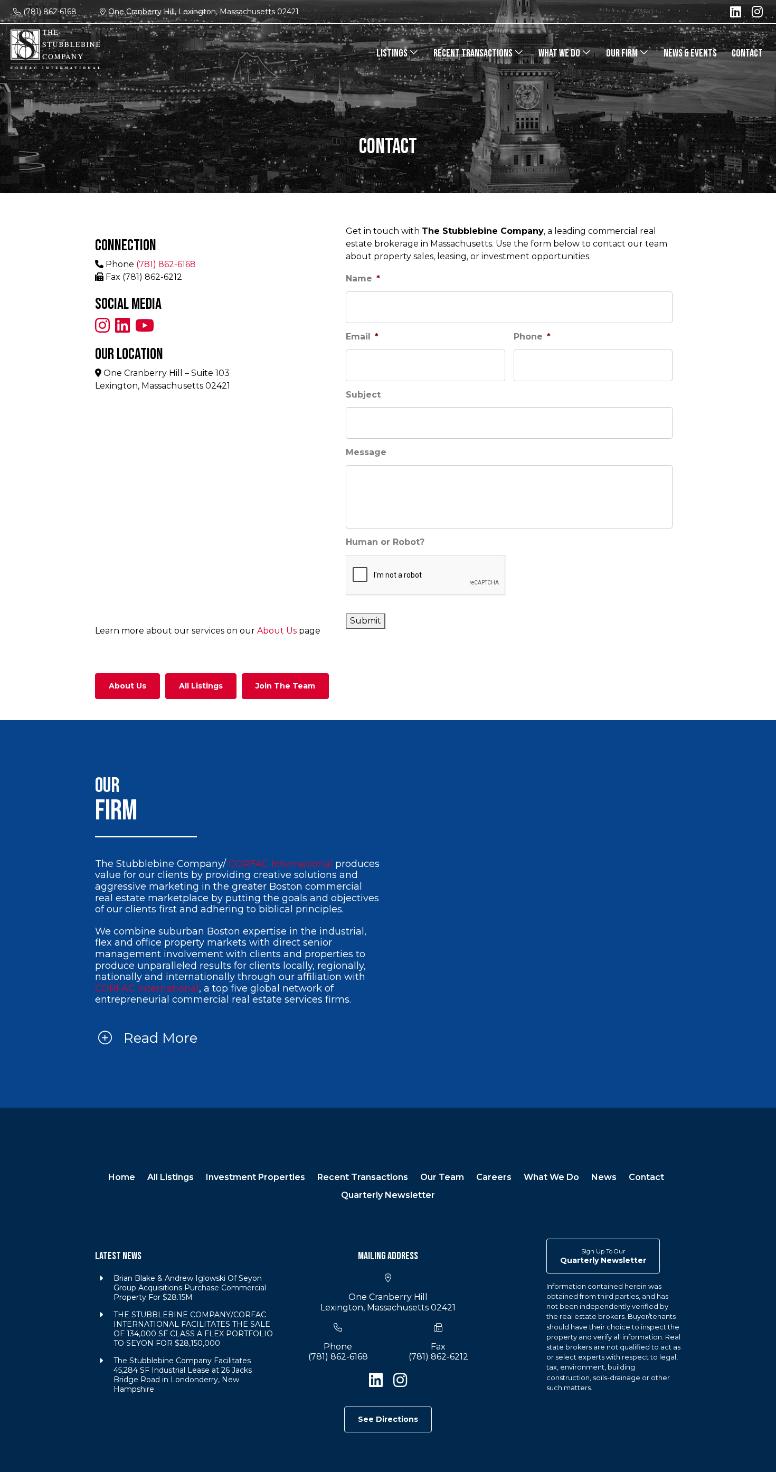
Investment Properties (255, 1177)
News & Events (690, 53)
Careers (494, 1177)
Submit (365, 621)
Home (121, 1177)
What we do (560, 53)
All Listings (201, 686)
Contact (747, 53)
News (604, 1177)
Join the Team (285, 686)
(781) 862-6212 (438, 1357)
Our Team (442, 1177)
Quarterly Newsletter (388, 1195)
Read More (158, 1038)
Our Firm (622, 53)
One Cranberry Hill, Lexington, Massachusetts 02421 (203, 11)
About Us (277, 631)
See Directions (388, 1419)
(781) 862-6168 (50, 11)
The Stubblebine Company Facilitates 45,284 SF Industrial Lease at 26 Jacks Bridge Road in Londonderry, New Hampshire (182, 1375)
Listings (392, 53)
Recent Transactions (473, 53)
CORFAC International (281, 864)
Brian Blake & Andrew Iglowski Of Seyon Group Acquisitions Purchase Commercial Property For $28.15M (189, 1287)
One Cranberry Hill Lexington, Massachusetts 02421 (388, 1302)
